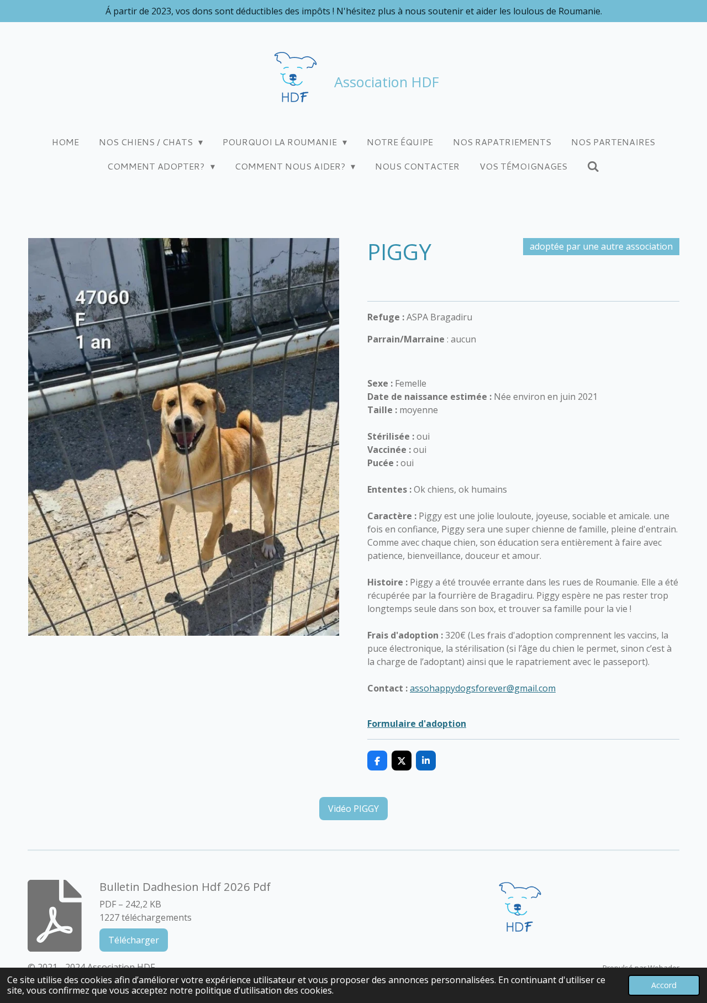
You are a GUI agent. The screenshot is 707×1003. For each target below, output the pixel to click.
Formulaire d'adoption (416, 723)
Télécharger (133, 940)
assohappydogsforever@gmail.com (483, 688)
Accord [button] (664, 985)
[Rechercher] (593, 166)
